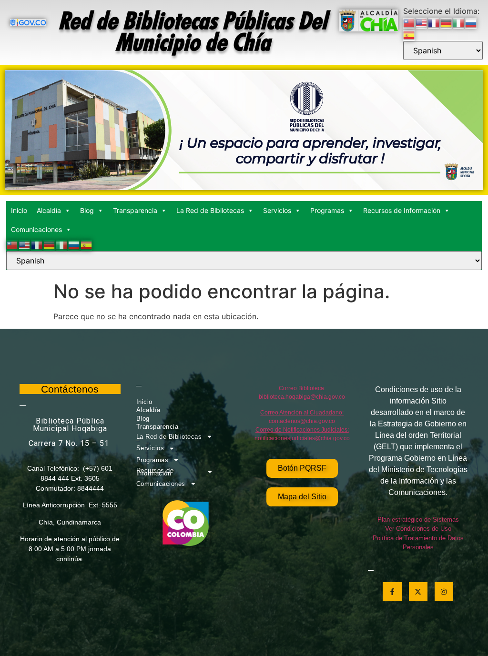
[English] (422, 22)
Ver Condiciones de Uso (418, 528)
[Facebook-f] (392, 591)
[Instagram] (444, 591)
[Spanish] (409, 35)
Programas (327, 210)
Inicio (19, 210)
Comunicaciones (36, 229)
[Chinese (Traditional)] (409, 22)
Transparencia (135, 210)
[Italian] (459, 22)
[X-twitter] (418, 591)
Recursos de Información (401, 210)
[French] (434, 22)
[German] (446, 22)
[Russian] (471, 22)
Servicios (277, 210)
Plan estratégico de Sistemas (418, 519)
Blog (87, 210)
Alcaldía (49, 210)
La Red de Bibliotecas (210, 210)
